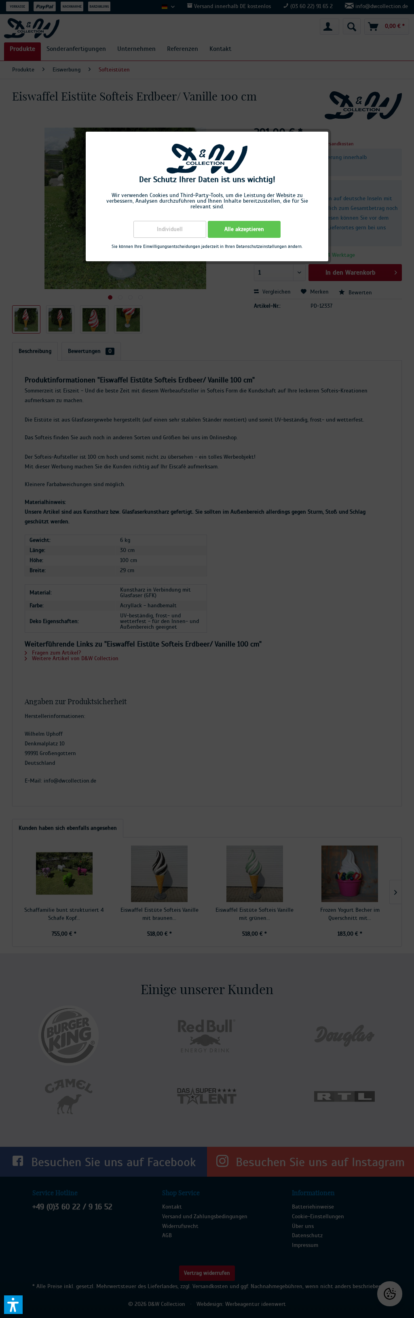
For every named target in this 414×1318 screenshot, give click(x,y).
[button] (13, 1304)
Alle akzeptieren (244, 229)
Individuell (170, 229)
